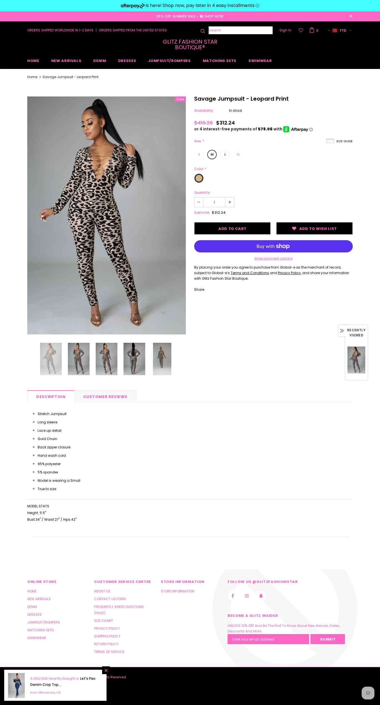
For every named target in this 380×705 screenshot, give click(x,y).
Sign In (285, 30)
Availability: (204, 110)
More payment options (274, 258)
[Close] (106, 670)
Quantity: (202, 192)
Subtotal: (202, 212)
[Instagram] (247, 595)
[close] (351, 16)
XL (238, 154)
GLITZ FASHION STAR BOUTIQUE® (190, 44)
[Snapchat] (261, 595)
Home (32, 77)
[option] (106, 215)
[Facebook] (233, 595)
